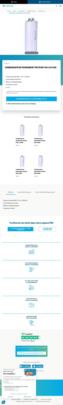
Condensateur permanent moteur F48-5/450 (21, 171)
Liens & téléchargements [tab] (45, 192)
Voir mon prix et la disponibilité (30, 99)
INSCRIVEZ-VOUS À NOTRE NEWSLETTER (30, 353)
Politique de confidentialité (31, 399)
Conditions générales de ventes (24, 401)
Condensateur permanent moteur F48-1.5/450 (21, 140)
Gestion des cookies (46, 399)
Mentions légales (16, 399)
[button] (57, 6)
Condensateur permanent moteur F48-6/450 (39, 171)
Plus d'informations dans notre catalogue (22, 103)
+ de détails (7, 87)
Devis (15, 2)
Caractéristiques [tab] (24, 192)
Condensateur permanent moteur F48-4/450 (39, 140)
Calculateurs (46, 2)
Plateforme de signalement (43, 401)
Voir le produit (23, 147)
